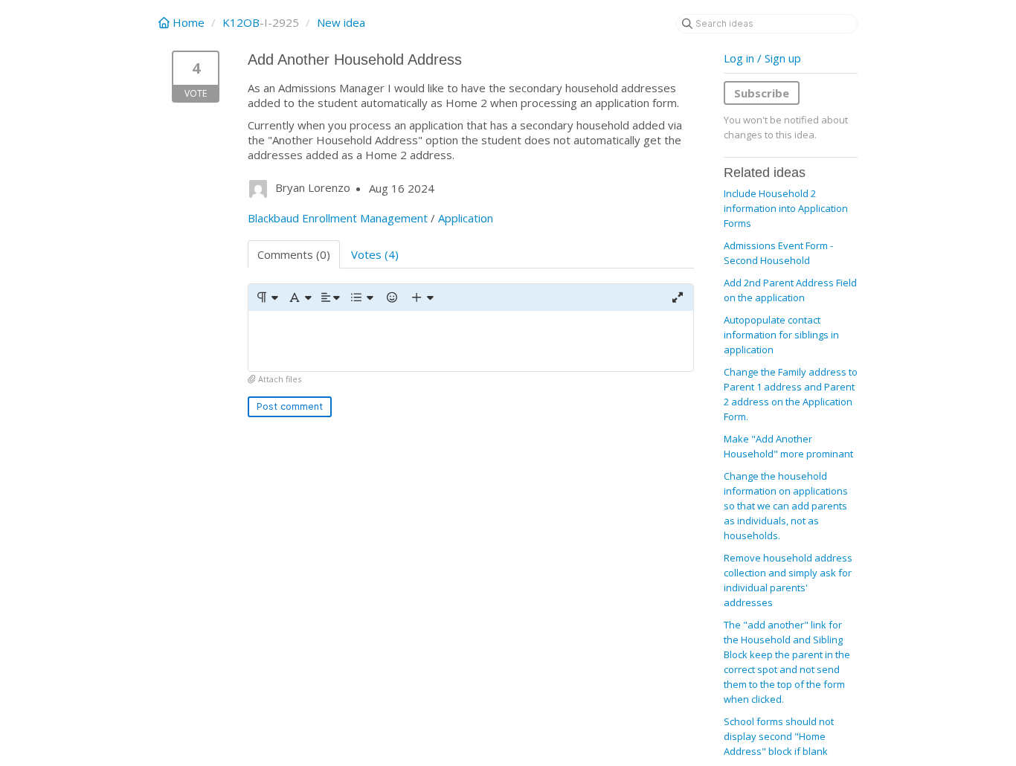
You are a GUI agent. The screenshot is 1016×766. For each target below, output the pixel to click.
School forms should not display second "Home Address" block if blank (779, 736)
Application (465, 217)
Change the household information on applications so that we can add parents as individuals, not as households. (786, 505)
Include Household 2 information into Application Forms (786, 208)
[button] (266, 297)
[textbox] (470, 341)
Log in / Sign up (762, 58)
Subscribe (761, 93)
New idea (341, 22)
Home (189, 22)
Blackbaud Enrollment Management (338, 217)
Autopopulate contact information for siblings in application (781, 334)
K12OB (241, 22)
